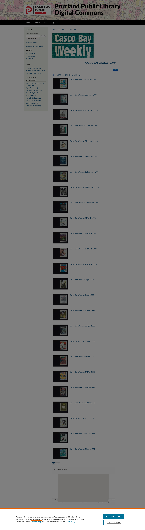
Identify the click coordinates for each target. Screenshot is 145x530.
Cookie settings (36, 522)
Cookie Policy (70, 522)
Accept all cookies (114, 516)
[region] (72, 519)
